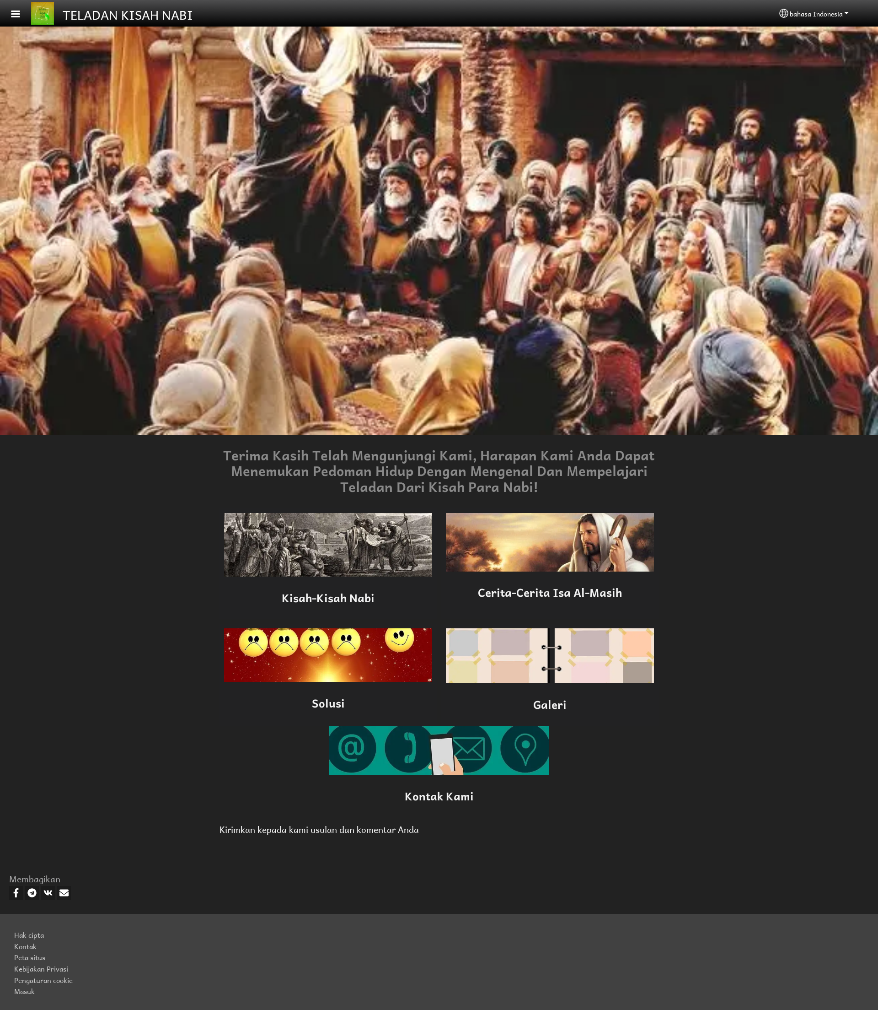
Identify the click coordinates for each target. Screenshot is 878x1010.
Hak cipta (29, 934)
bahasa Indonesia (816, 13)
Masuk (24, 990)
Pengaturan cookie (43, 979)
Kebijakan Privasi (41, 968)
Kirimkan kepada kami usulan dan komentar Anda (319, 828)
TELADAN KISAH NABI (128, 13)
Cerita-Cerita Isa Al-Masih (550, 591)
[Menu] (21, 15)
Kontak (25, 945)
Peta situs (29, 956)
